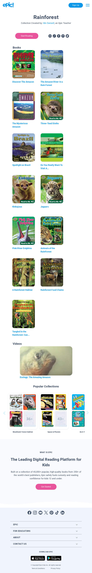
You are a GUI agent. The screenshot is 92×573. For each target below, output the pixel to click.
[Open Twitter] (46, 513)
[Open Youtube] (40, 513)
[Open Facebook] (29, 513)
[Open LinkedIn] (62, 513)
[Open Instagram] (35, 513)
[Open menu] (88, 5)
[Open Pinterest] (51, 513)
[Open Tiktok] (57, 513)
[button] (22, 411)
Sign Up (75, 5)
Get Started (46, 486)
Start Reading (27, 36)
